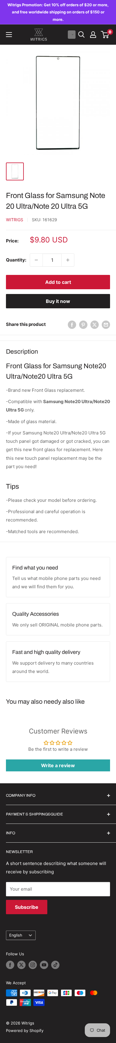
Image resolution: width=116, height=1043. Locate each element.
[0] (105, 34)
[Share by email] (106, 324)
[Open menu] (9, 34)
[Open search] (81, 34)
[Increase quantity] (68, 260)
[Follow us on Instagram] (33, 965)
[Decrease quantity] (36, 260)
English (15, 935)
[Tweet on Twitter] (94, 324)
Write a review (58, 765)
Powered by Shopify (24, 1030)
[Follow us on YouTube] (44, 965)
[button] (72, 34)
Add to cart (58, 282)
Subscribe (26, 907)
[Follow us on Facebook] (10, 965)
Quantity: (16, 260)
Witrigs (14, 219)
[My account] (93, 34)
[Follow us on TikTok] (55, 965)
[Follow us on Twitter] (21, 965)
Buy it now (58, 301)
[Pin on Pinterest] (83, 324)
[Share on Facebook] (72, 324)
